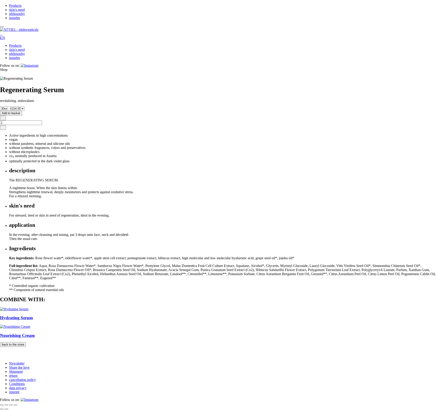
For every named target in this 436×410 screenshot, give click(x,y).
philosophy (17, 14)
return (13, 376)
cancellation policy (22, 380)
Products (15, 5)
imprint (14, 392)
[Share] (11, 405)
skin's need (17, 10)
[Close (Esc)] (15, 405)
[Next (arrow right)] (6, 409)
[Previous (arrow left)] (2, 409)
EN (2, 38)
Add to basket (11, 113)
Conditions (17, 384)
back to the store (13, 344)
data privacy (18, 388)
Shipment (16, 371)
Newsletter (17, 363)
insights (14, 18)
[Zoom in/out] (2, 405)
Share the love (19, 367)
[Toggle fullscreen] (6, 405)
